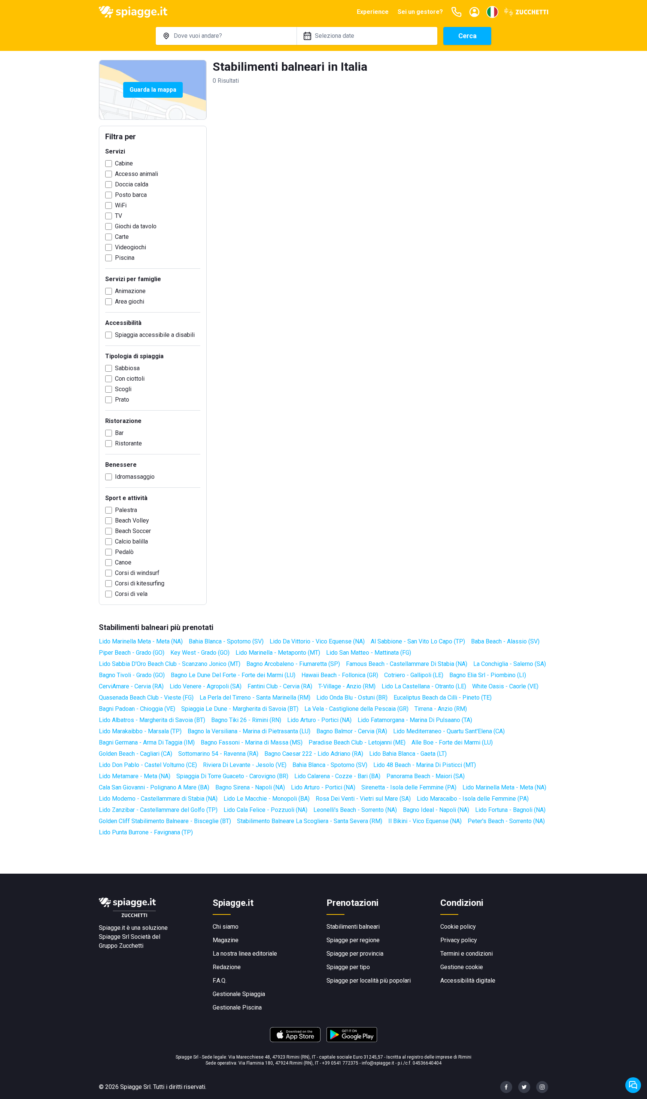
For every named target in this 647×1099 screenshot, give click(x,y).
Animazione (130, 291)
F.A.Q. (220, 980)
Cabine (124, 163)
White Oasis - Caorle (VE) (505, 686)
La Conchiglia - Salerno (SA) (509, 663)
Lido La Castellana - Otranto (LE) (424, 686)
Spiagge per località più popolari (368, 980)
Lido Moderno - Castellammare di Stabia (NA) (158, 798)
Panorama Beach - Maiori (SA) (425, 776)
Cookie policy (458, 926)
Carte (122, 236)
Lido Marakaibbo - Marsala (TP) (140, 731)
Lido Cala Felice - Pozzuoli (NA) (265, 809)
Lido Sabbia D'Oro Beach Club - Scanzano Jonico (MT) (169, 663)
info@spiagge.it (378, 1063)
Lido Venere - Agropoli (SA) (206, 686)
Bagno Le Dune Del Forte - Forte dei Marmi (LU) (233, 675)
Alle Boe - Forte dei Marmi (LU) (452, 742)
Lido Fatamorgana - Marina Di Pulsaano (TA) (415, 720)
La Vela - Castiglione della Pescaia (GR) (356, 708)
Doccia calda (131, 184)
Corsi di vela (131, 593)
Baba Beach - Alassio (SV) (505, 641)
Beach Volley (132, 520)
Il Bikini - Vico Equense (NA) (425, 821)
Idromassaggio (135, 476)
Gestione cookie (461, 967)
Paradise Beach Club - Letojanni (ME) (357, 742)
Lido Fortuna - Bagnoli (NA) (510, 809)
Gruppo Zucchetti (121, 945)
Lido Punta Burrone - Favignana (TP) (146, 832)
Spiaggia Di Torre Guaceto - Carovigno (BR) (232, 776)
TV (118, 215)
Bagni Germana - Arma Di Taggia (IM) (147, 742)
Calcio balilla (131, 541)
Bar (119, 432)
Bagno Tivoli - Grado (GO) (132, 675)
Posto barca (131, 194)
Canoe (123, 562)
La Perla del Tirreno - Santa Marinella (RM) (255, 697)
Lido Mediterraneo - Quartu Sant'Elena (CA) (449, 731)
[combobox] (226, 36)
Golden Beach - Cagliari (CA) (135, 753)
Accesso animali (136, 173)
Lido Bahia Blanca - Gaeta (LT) (408, 753)
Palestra (126, 510)
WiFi (121, 205)
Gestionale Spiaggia (239, 994)
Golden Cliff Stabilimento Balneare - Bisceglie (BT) (165, 821)
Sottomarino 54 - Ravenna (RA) (218, 753)
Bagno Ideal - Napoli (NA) (436, 809)
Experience (373, 11)
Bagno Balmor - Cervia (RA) (351, 731)
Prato (122, 399)
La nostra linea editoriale (245, 953)
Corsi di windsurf (137, 572)
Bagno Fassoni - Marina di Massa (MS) (252, 742)
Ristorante (128, 443)
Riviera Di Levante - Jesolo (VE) (244, 764)
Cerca (467, 36)
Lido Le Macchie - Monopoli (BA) (267, 798)
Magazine (226, 940)
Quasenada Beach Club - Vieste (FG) (146, 697)
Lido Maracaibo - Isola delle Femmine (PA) (473, 798)
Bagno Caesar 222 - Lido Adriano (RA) (313, 753)
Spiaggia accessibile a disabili (155, 334)
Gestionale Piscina (237, 1007)
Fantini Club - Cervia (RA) (279, 686)
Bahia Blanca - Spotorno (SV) (226, 641)
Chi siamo (226, 926)
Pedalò (124, 551)
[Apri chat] (633, 1085)
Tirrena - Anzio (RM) (440, 708)
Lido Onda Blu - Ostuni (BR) (352, 697)
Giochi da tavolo (136, 226)
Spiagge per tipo (348, 967)
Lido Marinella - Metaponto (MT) (278, 652)
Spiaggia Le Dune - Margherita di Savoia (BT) (239, 708)
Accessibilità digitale (467, 980)
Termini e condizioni (466, 953)
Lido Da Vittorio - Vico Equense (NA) (317, 641)
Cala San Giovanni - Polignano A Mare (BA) (154, 787)
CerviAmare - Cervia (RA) (131, 686)
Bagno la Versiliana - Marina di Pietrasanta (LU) (249, 731)
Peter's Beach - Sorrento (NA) (506, 821)
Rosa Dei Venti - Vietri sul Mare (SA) (363, 798)
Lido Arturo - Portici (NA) (319, 720)
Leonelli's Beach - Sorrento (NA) (355, 809)
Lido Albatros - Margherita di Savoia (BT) (152, 720)
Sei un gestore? (420, 11)
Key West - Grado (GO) (200, 652)
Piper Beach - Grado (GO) (131, 652)
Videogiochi (130, 247)
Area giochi (129, 301)
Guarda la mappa (153, 89)
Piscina (124, 257)
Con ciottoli (130, 378)
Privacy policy (458, 940)
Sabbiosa (127, 368)
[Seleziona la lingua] (492, 12)
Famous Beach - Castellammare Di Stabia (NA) (406, 663)
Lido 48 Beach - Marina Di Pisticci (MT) (424, 764)
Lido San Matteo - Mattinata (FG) (368, 652)
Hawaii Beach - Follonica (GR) (339, 675)
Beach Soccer (133, 531)
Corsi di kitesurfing (139, 583)
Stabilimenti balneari (353, 926)
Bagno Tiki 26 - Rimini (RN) (246, 720)
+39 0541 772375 (340, 1063)
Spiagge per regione (353, 940)
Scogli (123, 389)
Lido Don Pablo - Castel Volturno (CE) (148, 764)
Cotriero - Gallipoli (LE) (413, 675)
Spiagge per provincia (354, 953)
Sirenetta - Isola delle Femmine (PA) (408, 787)
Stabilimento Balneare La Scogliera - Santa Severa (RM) (309, 821)
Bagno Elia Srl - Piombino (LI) (487, 675)
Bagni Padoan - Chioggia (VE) (137, 708)
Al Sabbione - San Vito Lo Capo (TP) (418, 641)
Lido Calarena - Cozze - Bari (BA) (337, 776)
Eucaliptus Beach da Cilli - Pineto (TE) (443, 697)
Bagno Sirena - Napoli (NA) (250, 787)
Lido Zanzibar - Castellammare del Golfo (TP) (158, 809)
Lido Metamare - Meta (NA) (134, 776)
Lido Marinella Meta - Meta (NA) (141, 641)
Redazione (227, 967)
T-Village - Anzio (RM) (347, 686)
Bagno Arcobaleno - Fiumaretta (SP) (293, 663)
